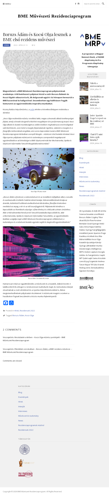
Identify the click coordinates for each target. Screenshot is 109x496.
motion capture (91, 252)
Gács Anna (84, 226)
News (81, 186)
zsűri (32, 109)
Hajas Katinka (95, 226)
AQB (95, 211)
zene (88, 267)
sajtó (90, 258)
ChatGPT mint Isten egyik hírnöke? (96, 137)
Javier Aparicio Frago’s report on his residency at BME (98, 119)
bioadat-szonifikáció (95, 214)
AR (99, 211)
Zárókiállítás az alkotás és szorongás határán (97, 100)
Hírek (6, 45)
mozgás (101, 252)
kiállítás (88, 239)
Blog (81, 158)
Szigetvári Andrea (96, 261)
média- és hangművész (89, 255)
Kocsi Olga (29, 315)
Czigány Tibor (97, 217)
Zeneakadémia (97, 267)
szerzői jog (84, 261)
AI (92, 211)
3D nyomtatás (85, 211)
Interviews (83, 176)
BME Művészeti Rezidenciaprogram (54, 16)
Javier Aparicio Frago (97, 233)
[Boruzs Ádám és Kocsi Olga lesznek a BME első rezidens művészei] (38, 68)
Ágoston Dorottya (86, 271)
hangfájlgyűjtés (99, 230)
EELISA (87, 220)
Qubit (85, 258)
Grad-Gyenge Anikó (95, 223)
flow (92, 220)
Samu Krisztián (99, 258)
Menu (8, 4)
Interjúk (82, 172)
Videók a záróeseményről (97, 84)
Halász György (85, 230)
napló (102, 255)
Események (84, 162)
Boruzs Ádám (18, 315)
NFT (80, 258)
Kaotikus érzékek (86, 236)
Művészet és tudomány (89, 181)
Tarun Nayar (84, 264)
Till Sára (94, 264)
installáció (83, 233)
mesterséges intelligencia (90, 249)
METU (81, 252)
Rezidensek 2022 (27, 310)
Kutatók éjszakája (87, 242)
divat (81, 220)
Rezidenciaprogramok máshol (92, 191)
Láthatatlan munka (94, 245)
